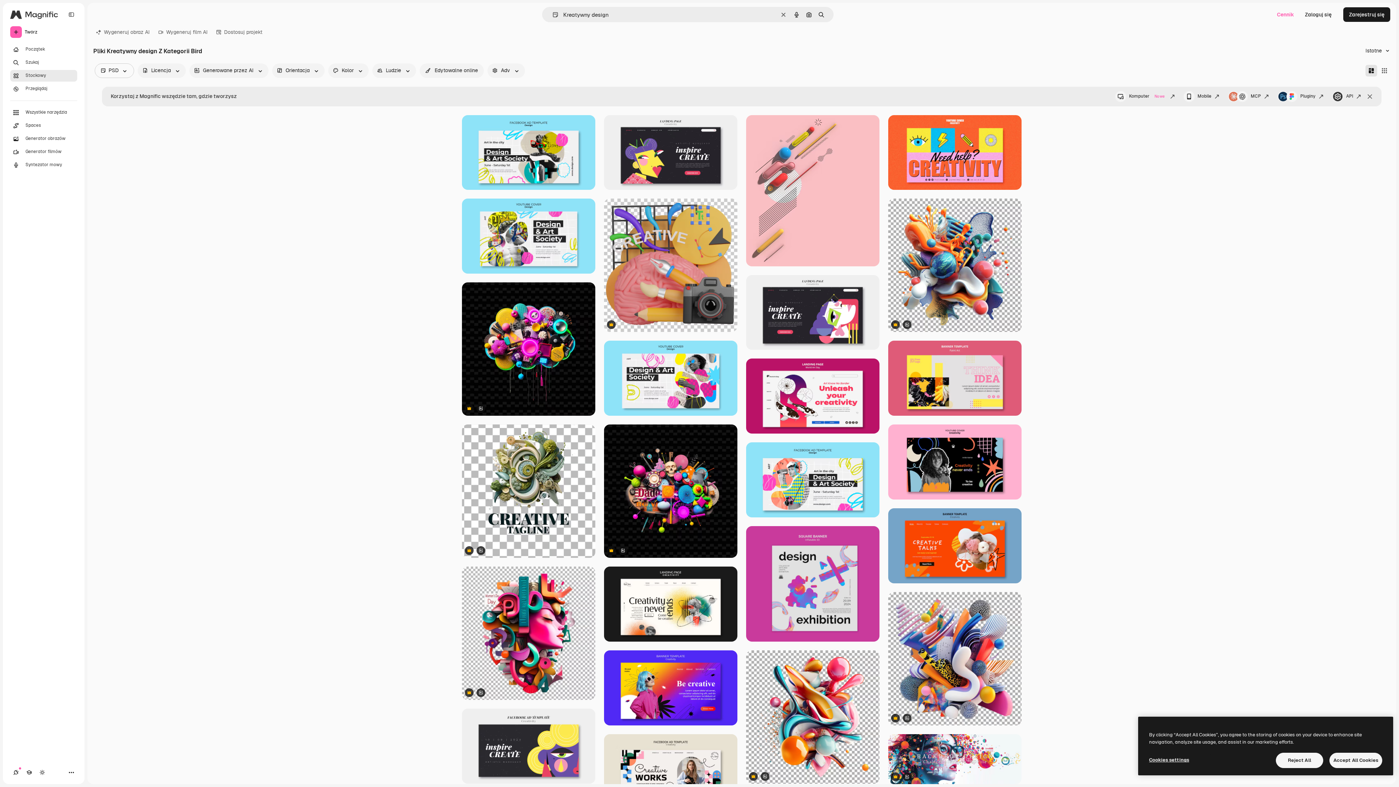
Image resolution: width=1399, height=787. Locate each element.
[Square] (1384, 71)
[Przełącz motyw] (42, 772)
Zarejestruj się (1366, 14)
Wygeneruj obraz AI (127, 32)
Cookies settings (1169, 760)
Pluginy (1308, 96)
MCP (1256, 96)
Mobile (1204, 96)
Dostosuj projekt (243, 32)
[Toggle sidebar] (71, 14)
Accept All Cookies (1355, 760)
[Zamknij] (1370, 96)
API (1349, 96)
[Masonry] (1371, 71)
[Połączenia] (16, 772)
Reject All (1299, 760)
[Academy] (29, 772)
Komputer (1147, 96)
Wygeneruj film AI (187, 32)
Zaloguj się (1318, 14)
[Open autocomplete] (552, 14)
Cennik (1285, 14)
